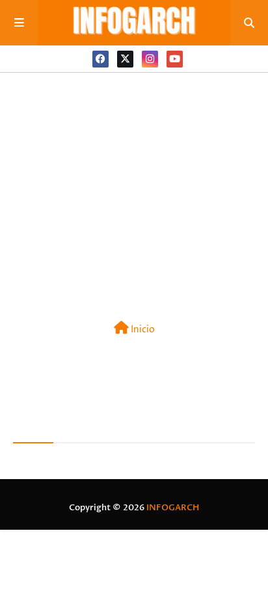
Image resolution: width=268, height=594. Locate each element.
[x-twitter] (125, 59)
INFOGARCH (172, 508)
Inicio (142, 329)
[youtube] (175, 59)
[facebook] (100, 59)
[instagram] (150, 59)
